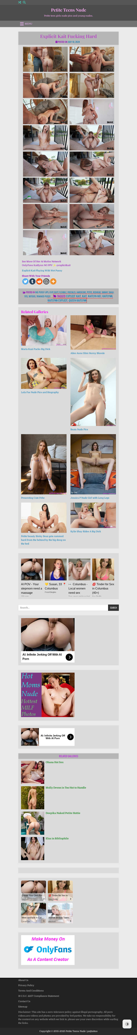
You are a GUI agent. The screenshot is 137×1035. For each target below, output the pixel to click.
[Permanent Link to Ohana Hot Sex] (32, 772)
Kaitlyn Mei (94, 296)
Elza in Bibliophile (57, 838)
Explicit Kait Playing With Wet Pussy (42, 270)
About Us (23, 980)
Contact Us (24, 1001)
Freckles (71, 292)
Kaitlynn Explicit (57, 300)
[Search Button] (24, 2)
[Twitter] (25, 281)
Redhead (97, 292)
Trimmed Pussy (43, 296)
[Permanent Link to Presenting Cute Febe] (44, 464)
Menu (28, 23)
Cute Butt (53, 292)
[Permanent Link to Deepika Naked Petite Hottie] (32, 823)
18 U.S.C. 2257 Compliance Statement (38, 996)
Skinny (105, 292)
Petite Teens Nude (68, 10)
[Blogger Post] (46, 281)
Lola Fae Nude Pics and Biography (40, 392)
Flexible (63, 292)
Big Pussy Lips (42, 292)
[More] (53, 281)
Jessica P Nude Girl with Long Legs (89, 498)
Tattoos (32, 296)
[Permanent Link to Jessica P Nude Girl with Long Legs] (93, 464)
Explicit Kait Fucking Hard (68, 36)
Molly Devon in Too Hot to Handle (66, 787)
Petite (89, 292)
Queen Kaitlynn (78, 300)
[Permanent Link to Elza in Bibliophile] (32, 848)
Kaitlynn (107, 296)
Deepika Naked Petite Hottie (63, 813)
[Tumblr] (32, 281)
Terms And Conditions (31, 990)
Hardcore (81, 292)
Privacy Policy (26, 985)
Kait (84, 296)
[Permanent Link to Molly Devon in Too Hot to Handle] (32, 797)
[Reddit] (39, 281)
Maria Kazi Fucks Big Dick (35, 349)
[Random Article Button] (19, 2)
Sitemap (22, 1006)
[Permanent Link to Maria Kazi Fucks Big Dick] (44, 330)
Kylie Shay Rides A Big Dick (85, 531)
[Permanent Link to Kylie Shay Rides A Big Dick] (93, 515)
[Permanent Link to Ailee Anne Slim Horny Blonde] (93, 332)
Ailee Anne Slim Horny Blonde (87, 353)
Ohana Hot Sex (55, 762)
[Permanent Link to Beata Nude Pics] (93, 392)
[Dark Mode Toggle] (127, 1024)
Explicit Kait (73, 296)
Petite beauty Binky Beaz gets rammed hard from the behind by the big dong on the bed (43, 540)
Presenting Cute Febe (33, 498)
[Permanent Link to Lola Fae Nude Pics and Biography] (44, 373)
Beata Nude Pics (79, 429)
